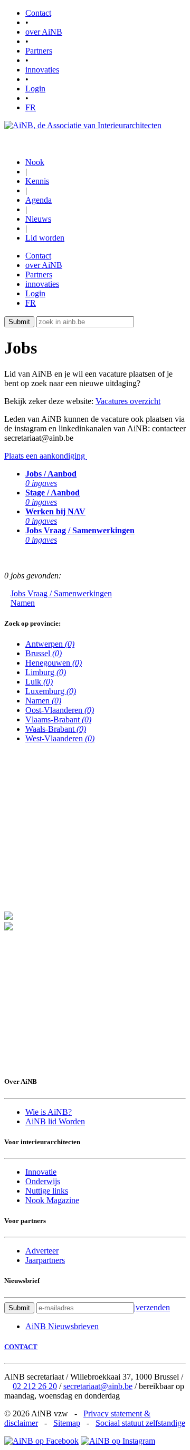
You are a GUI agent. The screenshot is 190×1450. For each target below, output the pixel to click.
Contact (38, 12)
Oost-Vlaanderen (59, 710)
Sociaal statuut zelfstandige (140, 1422)
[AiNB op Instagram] (118, 1440)
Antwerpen (49, 643)
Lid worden (44, 237)
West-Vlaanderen (59, 738)
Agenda (38, 199)
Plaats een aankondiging (45, 455)
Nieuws (38, 218)
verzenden (152, 1307)
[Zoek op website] (139, 321)
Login (35, 88)
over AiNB (43, 31)
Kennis (37, 181)
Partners (38, 50)
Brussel (43, 653)
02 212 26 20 (35, 1386)
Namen (23, 602)
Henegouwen (53, 662)
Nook (34, 162)
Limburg (45, 672)
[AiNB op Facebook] (41, 1440)
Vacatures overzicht (128, 401)
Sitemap (66, 1422)
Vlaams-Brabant (58, 719)
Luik (39, 681)
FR (30, 107)
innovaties (42, 69)
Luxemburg (50, 691)
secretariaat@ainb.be (97, 1386)
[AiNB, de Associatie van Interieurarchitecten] (83, 125)
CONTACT (20, 1347)
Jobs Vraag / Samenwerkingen (61, 593)
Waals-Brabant (55, 728)
